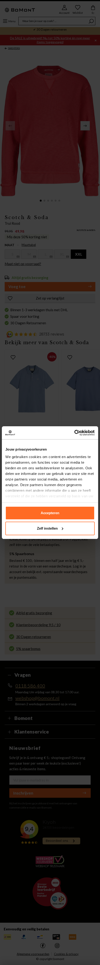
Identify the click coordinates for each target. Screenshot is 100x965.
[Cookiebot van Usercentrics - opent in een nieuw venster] (74, 433)
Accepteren (50, 513)
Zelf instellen (47, 528)
